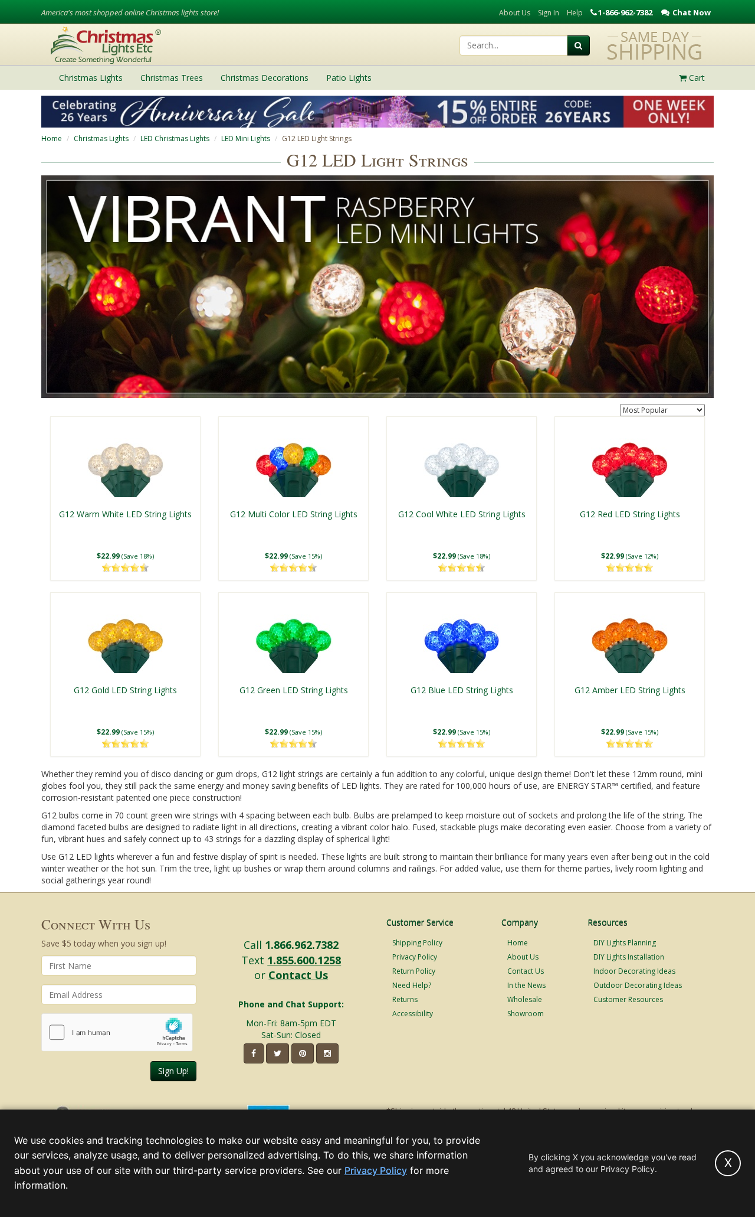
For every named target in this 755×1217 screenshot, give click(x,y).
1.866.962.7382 (302, 945)
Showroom (525, 1014)
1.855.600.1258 (304, 960)
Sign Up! (173, 1070)
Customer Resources (628, 999)
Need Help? (411, 985)
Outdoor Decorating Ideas (637, 985)
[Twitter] (277, 1053)
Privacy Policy (414, 957)
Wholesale (524, 999)
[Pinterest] (302, 1053)
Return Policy (413, 971)
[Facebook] (254, 1053)
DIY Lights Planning (624, 943)
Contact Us (298, 975)
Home (51, 138)
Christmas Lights (101, 138)
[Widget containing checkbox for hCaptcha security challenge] (117, 1032)
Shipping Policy (417, 943)
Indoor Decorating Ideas (634, 971)
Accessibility (412, 1014)
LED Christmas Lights (174, 138)
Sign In (548, 13)
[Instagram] (327, 1053)
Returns (405, 999)
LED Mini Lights (245, 138)
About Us (514, 13)
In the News (526, 985)
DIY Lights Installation (628, 957)
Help (575, 13)
